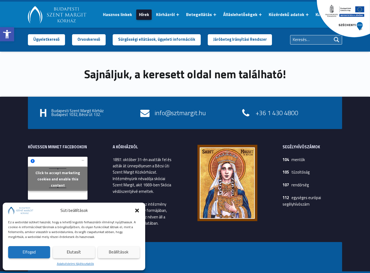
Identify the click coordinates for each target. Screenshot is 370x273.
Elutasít (74, 252)
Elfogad (29, 252)
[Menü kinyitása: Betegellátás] (214, 14)
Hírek (144, 14)
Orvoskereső (88, 39)
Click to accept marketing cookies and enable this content (57, 179)
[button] (7, 34)
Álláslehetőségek (240, 14)
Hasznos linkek (117, 14)
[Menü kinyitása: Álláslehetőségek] (260, 14)
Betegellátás (199, 14)
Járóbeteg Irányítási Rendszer (240, 39)
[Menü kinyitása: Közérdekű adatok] (307, 14)
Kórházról (165, 14)
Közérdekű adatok (286, 14)
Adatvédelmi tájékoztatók (75, 263)
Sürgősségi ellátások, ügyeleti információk (156, 39)
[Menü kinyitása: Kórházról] (177, 14)
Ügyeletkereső (46, 39)
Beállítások (118, 252)
